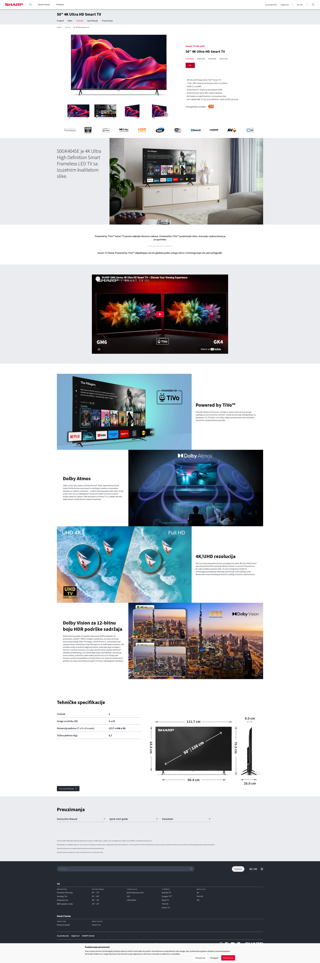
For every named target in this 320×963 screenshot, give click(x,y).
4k (198, 892)
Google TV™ (167, 896)
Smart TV (166, 907)
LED (128, 896)
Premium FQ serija (65, 892)
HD (198, 900)
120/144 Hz (131, 900)
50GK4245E (201, 59)
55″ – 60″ (95, 896)
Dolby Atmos (62, 900)
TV (30, 4)
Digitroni (285, 4)
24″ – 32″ (95, 904)
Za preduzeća (271, 4)
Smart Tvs (96, 925)
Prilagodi (214, 958)
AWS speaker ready (65, 904)
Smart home (44, 4)
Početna (59, 27)
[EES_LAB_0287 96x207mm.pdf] (211, 106)
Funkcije (79, 20)
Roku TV (165, 900)
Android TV (166, 892)
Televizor (67, 27)
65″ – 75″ (95, 892)
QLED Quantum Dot (135, 892)
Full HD (200, 896)
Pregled (60, 20)
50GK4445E (212, 59)
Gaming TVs (62, 896)
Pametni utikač (63, 925)
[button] (167, 115)
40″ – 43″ (95, 900)
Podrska (60, 4)
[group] (119, 66)
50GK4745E (223, 59)
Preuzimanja (107, 20)
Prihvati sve (228, 958)
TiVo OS (165, 904)
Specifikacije (92, 20)
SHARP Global (88, 935)
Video (70, 20)
